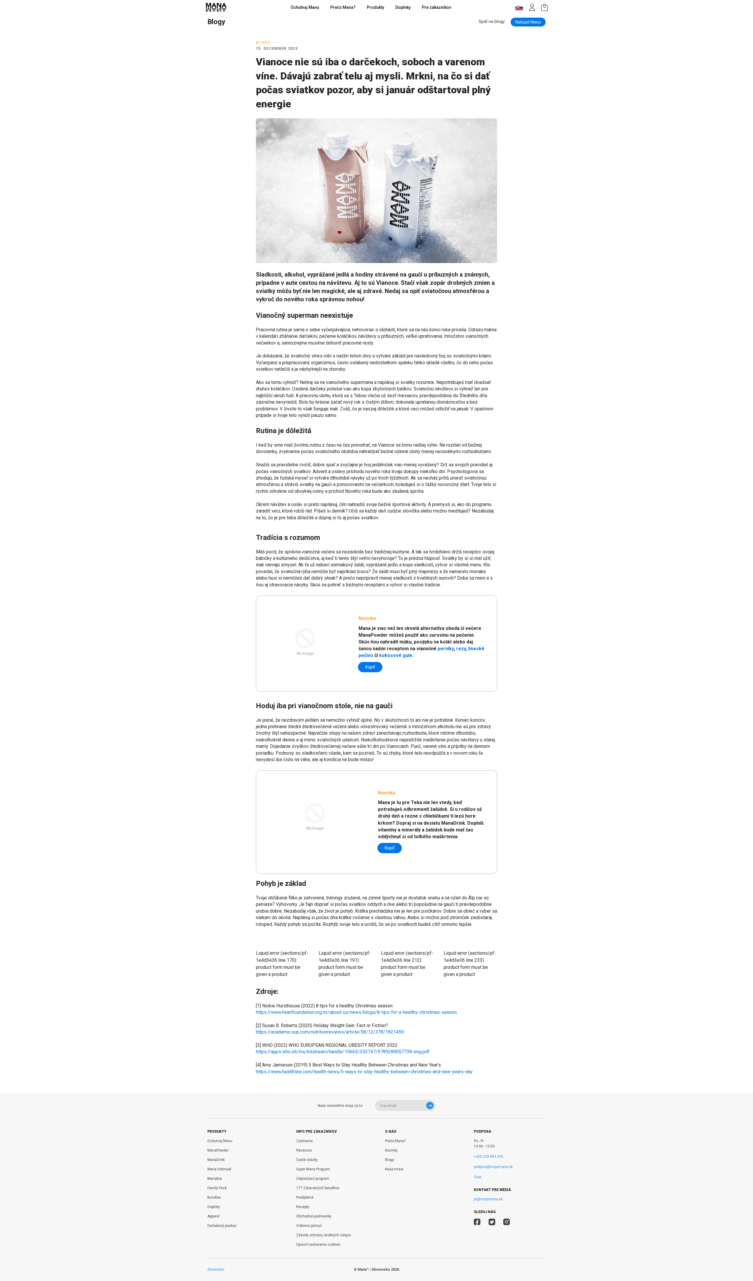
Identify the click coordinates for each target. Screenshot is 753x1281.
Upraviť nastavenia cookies (318, 1244)
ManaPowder (218, 1150)
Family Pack (217, 1188)
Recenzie (304, 1150)
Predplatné (305, 1197)
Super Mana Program (313, 1169)
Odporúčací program (312, 1179)
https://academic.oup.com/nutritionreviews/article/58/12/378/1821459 (330, 1032)
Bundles (214, 1197)
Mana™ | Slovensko (374, 1269)
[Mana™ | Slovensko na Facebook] (477, 1223)
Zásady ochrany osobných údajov (323, 1235)
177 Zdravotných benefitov (317, 1188)
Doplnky (403, 7)
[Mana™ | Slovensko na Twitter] (492, 1223)
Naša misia (394, 1169)
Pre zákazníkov (436, 7)
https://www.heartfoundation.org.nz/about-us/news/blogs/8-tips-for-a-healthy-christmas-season (356, 1012)
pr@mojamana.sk (488, 1199)
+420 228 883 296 (488, 1156)
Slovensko (215, 1269)
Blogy (389, 1160)
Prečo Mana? (343, 7)
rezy (461, 648)
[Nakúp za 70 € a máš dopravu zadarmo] (544, 7)
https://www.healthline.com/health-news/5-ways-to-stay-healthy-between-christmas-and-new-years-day (364, 1071)
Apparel (213, 1216)
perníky (446, 648)
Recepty (302, 1207)
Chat (478, 1177)
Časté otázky (307, 1160)
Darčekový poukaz (222, 1226)
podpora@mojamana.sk (493, 1167)
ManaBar (214, 1179)
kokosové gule (395, 655)
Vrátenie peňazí (309, 1226)
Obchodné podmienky (313, 1216)
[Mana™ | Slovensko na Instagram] (506, 1223)
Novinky (391, 1150)
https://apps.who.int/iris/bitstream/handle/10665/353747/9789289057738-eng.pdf (342, 1051)
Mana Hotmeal (219, 1169)
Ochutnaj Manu (305, 7)
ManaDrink (216, 1160)
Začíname (304, 1141)
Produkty (375, 7)
